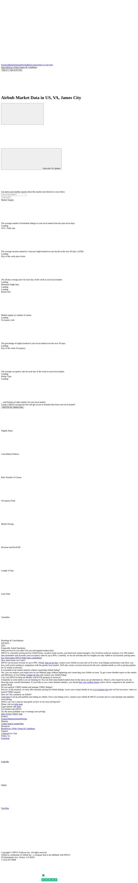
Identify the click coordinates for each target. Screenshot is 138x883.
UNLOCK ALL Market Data (12, 407)
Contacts (35, 65)
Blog (29, 65)
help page (18, 704)
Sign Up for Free (46, 65)
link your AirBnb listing (89, 682)
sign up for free (16, 70)
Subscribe (6, 197)
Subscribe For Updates (52, 168)
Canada (15, 724)
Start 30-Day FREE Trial (11, 714)
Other (21, 724)
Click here (5, 697)
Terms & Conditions (28, 67)
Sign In (4, 67)
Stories (18, 65)
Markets (11, 65)
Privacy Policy (13, 67)
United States (6, 724)
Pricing (24, 65)
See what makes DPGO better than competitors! (21, 658)
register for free (33, 675)
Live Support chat (100, 689)
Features (4, 65)
